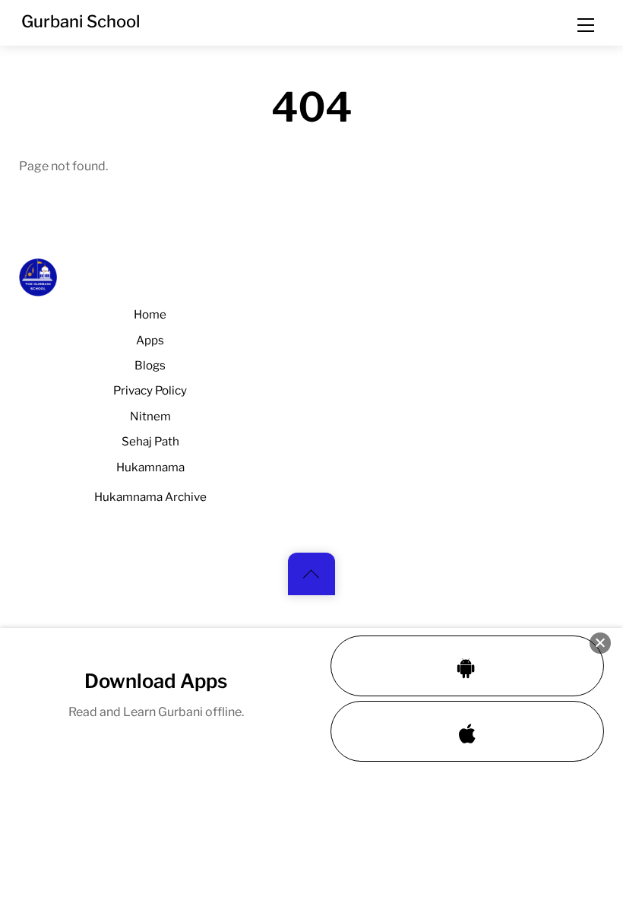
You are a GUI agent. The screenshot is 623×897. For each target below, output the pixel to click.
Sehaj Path (150, 441)
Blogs (150, 365)
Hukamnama (150, 467)
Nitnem (150, 416)
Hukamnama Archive (150, 497)
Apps (150, 340)
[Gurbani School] (38, 289)
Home (150, 314)
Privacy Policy (150, 390)
